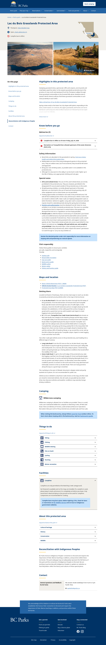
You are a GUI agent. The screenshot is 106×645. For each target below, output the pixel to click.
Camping (11, 101)
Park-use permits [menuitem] (73, 11)
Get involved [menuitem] (61, 11)
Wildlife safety (46, 264)
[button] (68, 141)
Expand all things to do (46, 433)
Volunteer (61, 630)
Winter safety (46, 266)
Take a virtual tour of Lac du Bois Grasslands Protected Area (58, 102)
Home (9, 17)
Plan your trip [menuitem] (24, 11)
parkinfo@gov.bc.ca (73, 588)
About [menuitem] (85, 11)
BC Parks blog (81, 628)
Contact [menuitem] (93, 11)
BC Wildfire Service (60, 503)
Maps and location (14, 96)
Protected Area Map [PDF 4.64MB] (52, 288)
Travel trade (43, 630)
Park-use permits (44, 625)
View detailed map (23, 28)
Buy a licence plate (64, 628)
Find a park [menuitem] (13, 11)
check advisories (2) (21, 32)
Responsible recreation (49, 258)
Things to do (12, 106)
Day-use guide (46, 260)
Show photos (90, 70)
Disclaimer (43, 640)
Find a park (16, 17)
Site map (34, 640)
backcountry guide (86, 416)
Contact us (80, 625)
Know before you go (14, 91)
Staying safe (45, 255)
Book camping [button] (89, 4)
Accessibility (62, 640)
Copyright (72, 640)
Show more (43, 117)
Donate (60, 625)
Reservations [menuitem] (36, 11)
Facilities (11, 111)
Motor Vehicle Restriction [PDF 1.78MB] (54, 283)
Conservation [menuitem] (48, 11)
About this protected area (16, 116)
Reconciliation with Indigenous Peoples (22, 121)
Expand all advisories (46, 136)
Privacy (53, 640)
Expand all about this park (47, 523)
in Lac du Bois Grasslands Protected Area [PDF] (64, 286)
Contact (10, 126)
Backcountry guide (48, 262)
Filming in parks (44, 628)
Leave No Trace (76, 414)
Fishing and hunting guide (50, 268)
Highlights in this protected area (18, 86)
